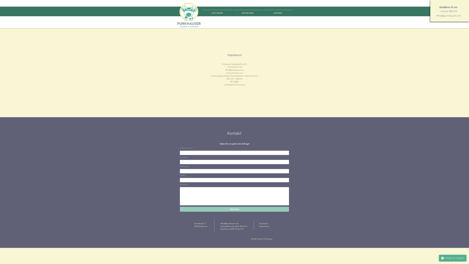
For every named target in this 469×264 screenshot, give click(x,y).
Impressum (263, 223)
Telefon (183, 175)
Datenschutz (264, 226)
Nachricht (184, 184)
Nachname (184, 166)
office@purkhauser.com (448, 15)
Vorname (183, 157)
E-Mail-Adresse (186, 148)
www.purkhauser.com (234, 73)
